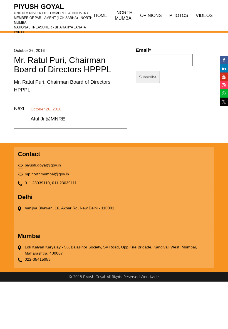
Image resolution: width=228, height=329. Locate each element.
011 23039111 (64, 183)
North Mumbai (124, 15)
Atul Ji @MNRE (48, 119)
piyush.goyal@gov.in (43, 165)
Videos (204, 15)
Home (100, 15)
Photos (178, 15)
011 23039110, (38, 183)
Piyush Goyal (53, 8)
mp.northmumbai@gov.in (47, 174)
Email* (143, 50)
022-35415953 (38, 259)
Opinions (151, 15)
